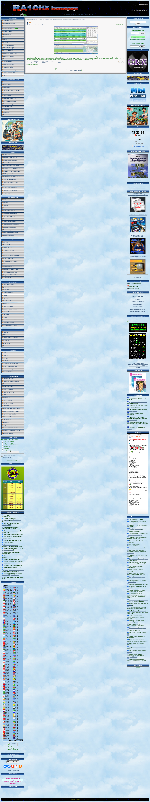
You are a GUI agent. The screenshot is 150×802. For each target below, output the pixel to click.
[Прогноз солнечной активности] (138, 331)
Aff (12, 756)
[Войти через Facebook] (9, 766)
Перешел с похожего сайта (11, 444)
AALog (59, 62)
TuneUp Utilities (137, 304)
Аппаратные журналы (79, 19)
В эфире (6, 448)
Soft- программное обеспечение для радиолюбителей (57, 19)
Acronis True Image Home (137, 309)
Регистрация (84, 14)
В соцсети (7, 446)
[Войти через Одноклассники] (20, 766)
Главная (67, 14)
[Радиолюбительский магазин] (12, 149)
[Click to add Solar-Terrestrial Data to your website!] (137, 358)
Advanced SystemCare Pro (137, 311)
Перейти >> (138, 180)
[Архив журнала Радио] (137, 382)
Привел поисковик (9, 441)
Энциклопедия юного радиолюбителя (137, 235)
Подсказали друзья (9, 443)
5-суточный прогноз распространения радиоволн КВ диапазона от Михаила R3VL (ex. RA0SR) (138, 365)
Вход (91, 14)
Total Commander (138, 306)
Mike (43, 62)
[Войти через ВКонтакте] (5, 766)
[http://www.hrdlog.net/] (138, 320)
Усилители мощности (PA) (138, 188)
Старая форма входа (13, 770)
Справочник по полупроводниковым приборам (138, 194)
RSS (147, 10)
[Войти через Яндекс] (12, 766)
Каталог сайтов (75, 14)
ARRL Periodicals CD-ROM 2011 (138, 215)
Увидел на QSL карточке (11, 450)
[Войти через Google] (16, 766)
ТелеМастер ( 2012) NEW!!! (138, 256)
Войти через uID (12, 761)
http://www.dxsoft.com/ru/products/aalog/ (37, 24)
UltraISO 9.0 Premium (138, 301)
